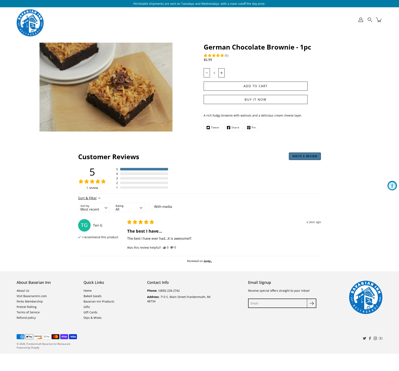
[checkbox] (164, 206)
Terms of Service (28, 312)
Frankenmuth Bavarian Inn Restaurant (48, 344)
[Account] (360, 19)
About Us (23, 291)
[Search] (370, 19)
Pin (254, 127)
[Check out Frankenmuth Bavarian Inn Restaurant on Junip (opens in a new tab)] (207, 261)
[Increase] (221, 72)
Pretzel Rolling (27, 307)
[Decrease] (207, 72)
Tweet (215, 127)
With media (163, 206)
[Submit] (311, 303)
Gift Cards (244, 20)
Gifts (220, 20)
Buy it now (256, 99)
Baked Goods (147, 20)
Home (123, 20)
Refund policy (26, 318)
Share (235, 127)
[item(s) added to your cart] (379, 19)
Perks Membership (30, 301)
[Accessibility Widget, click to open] (392, 185)
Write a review (304, 156)
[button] (215, 55)
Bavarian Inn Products (187, 20)
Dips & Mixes (270, 20)
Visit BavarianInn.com (32, 296)
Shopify (35, 347)
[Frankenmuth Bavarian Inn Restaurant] (30, 19)
